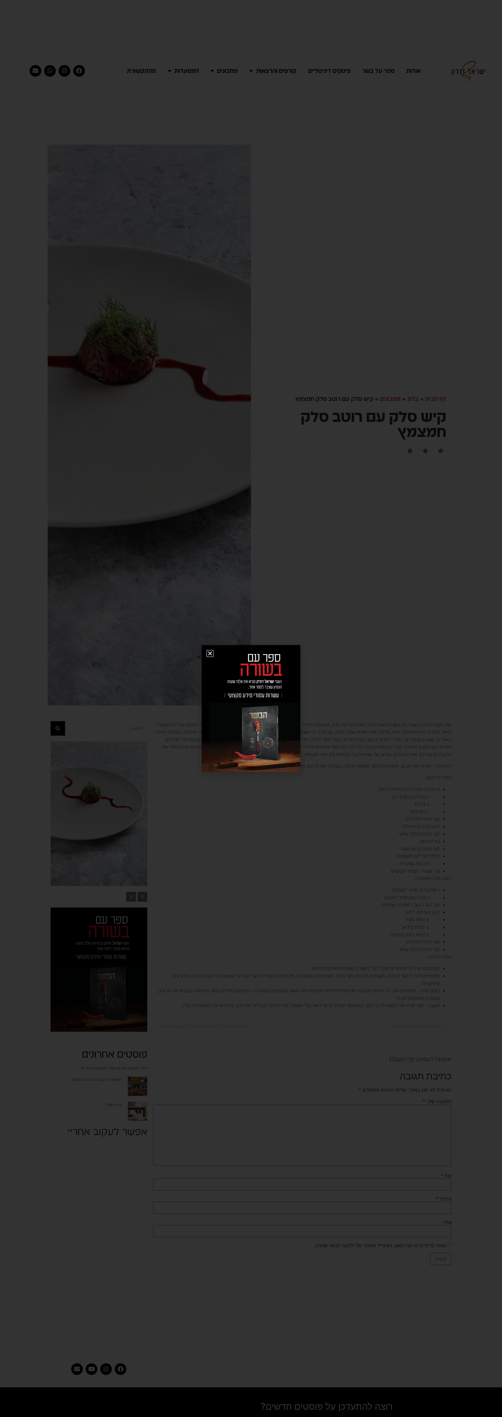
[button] (210, 653)
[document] (251, 708)
